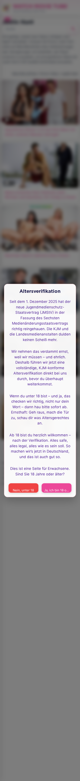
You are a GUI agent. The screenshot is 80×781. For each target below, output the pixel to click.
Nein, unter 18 (23, 490)
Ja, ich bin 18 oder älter (57, 490)
